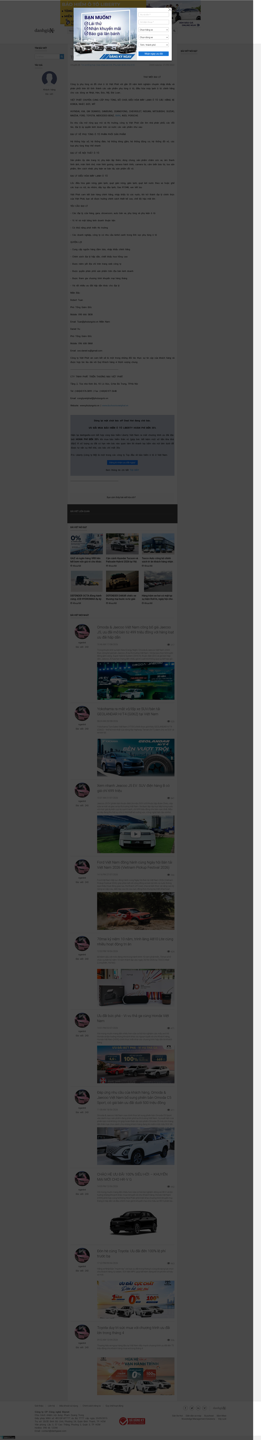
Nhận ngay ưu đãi (154, 53)
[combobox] (154, 29)
